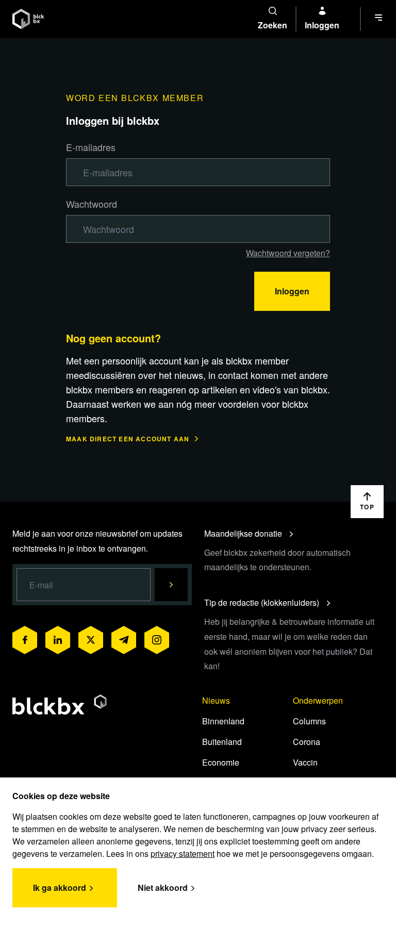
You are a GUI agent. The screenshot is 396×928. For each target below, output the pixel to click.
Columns (309, 721)
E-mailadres (91, 147)
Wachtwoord (91, 203)
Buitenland (222, 742)
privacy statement (182, 853)
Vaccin (305, 762)
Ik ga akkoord (59, 887)
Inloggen (292, 291)
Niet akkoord (163, 887)
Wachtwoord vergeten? (288, 253)
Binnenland (223, 721)
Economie (220, 762)
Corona (306, 742)
